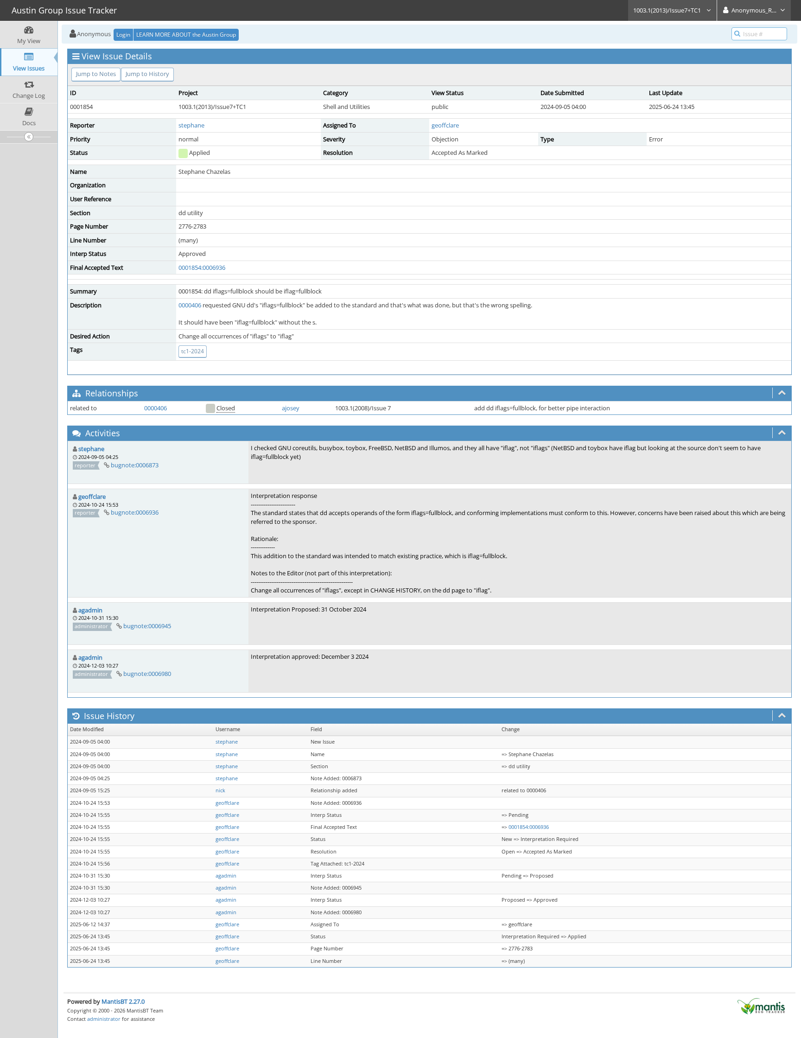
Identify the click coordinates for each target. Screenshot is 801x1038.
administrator (104, 1018)
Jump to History (147, 74)
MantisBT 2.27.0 (123, 1001)
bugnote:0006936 (135, 512)
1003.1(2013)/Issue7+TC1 (668, 10)
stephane (191, 125)
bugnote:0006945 (147, 626)
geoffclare (445, 125)
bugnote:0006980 (147, 673)
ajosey (290, 408)
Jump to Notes (96, 74)
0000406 (189, 305)
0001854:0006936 (201, 267)
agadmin (90, 610)
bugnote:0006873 (135, 465)
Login (123, 34)
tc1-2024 (192, 351)
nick (220, 790)
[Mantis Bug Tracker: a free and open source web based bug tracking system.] (761, 1005)
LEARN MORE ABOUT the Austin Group (186, 34)
